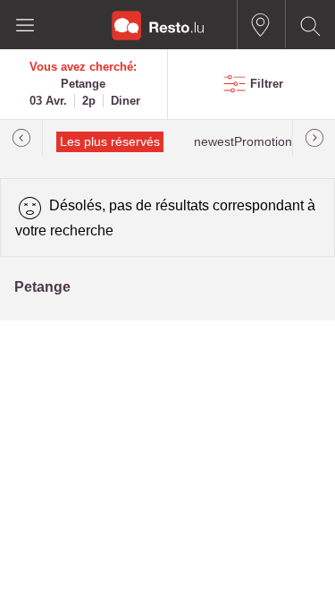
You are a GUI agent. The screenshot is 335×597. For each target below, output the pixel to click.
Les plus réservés (110, 142)
